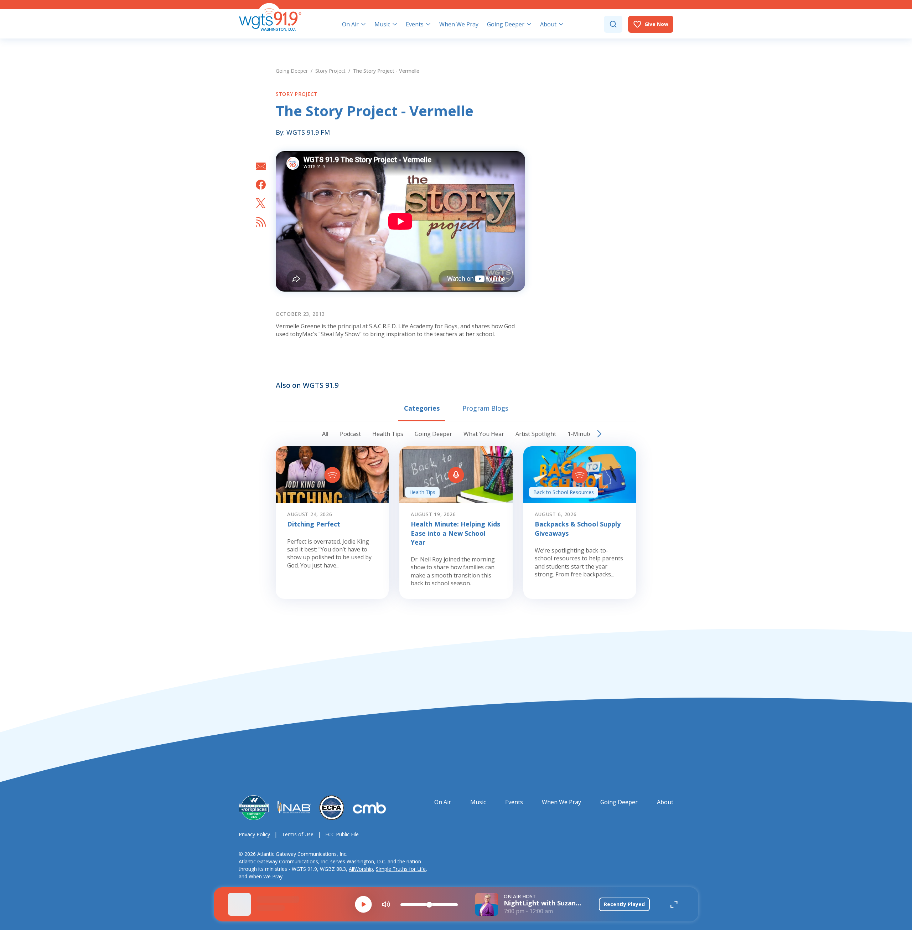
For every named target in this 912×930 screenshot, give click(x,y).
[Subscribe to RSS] (261, 222)
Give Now (656, 24)
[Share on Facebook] (261, 185)
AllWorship (361, 868)
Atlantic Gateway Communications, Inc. (284, 861)
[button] (363, 904)
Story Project (330, 70)
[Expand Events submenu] (428, 24)
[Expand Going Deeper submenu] (529, 24)
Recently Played (624, 904)
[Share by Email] (261, 166)
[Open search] (613, 24)
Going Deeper (292, 70)
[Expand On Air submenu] (363, 24)
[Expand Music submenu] (394, 24)
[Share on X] (261, 203)
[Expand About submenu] (561, 24)
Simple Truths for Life (401, 868)
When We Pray (266, 876)
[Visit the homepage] (270, 17)
